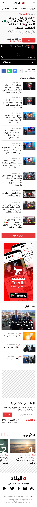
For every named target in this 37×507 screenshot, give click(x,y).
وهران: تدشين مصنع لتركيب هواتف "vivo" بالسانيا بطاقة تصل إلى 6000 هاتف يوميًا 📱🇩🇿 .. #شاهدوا (12, 180)
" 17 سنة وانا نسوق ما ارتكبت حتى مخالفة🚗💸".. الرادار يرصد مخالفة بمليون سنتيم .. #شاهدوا (12, 223)
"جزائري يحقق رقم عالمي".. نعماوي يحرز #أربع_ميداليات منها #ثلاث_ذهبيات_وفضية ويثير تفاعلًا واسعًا (12, 164)
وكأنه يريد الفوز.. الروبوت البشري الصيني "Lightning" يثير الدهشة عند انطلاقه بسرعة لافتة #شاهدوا (12, 149)
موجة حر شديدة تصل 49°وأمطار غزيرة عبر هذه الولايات (25, 460)
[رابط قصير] (20, 71)
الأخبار (15, 8)
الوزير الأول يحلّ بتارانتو (13, 358)
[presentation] (7, 434)
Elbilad (18, 3)
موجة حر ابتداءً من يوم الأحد (12, 335)
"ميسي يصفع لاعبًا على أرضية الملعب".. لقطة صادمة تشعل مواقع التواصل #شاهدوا (13, 119)
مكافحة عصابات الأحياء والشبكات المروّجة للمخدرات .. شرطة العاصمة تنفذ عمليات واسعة (12, 104)
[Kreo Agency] (31, 496)
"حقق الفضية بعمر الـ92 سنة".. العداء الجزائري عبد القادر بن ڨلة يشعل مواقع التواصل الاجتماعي (12, 134)
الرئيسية (32, 8)
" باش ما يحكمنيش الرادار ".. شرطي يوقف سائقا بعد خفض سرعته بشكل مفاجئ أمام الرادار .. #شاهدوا (12, 208)
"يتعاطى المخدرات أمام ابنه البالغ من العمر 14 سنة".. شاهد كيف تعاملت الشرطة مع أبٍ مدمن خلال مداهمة (12, 88)
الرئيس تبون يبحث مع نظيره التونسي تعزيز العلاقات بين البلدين (21, 324)
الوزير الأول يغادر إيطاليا (13, 347)
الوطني (23, 8)
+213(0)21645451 (13, 499)
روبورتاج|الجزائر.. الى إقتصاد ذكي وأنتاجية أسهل (12, 194)
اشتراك (29, 40)
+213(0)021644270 (27, 499)
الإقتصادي (5, 8)
